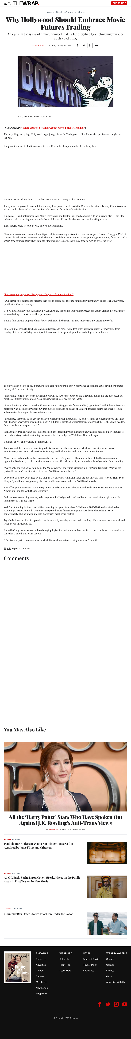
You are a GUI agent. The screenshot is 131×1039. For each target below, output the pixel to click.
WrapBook (41, 993)
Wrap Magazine (116, 953)
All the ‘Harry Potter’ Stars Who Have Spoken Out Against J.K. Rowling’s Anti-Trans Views (65, 820)
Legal (87, 953)
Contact (40, 970)
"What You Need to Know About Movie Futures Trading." (53, 127)
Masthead (41, 982)
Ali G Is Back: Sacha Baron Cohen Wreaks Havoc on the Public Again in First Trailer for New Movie (42, 879)
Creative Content (65, 12)
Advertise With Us (115, 982)
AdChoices (88, 970)
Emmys (110, 970)
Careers (40, 976)
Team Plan (64, 964)
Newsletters (42, 987)
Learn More (65, 970)
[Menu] (7, 3)
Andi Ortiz (53, 829)
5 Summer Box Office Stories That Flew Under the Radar (38, 914)
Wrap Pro (66, 953)
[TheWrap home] (26, 3)
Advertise (41, 964)
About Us (40, 959)
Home (49, 12)
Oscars (110, 976)
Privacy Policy (90, 964)
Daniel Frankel (38, 45)
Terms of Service (91, 959)
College (110, 964)
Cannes (110, 959)
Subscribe (119, 3)
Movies (81, 12)
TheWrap (42, 953)
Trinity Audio (33, 116)
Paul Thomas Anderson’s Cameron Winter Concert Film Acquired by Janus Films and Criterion (38, 845)
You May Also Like (25, 729)
